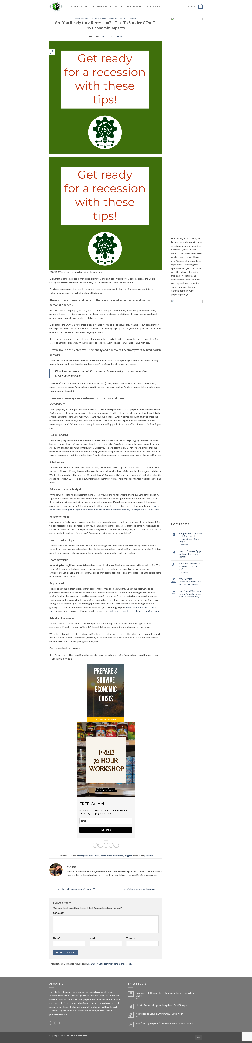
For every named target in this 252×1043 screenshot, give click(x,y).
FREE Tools (125, 6)
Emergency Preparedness (87, 18)
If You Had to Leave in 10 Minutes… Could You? (189, 566)
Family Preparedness (110, 18)
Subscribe (106, 829)
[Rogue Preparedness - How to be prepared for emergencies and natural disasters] (56, 6)
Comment (58, 913)
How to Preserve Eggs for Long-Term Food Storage (189, 554)
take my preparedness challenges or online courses (135, 611)
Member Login (140, 6)
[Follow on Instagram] (52, 1023)
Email (93, 938)
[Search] (68, 6)
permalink (148, 856)
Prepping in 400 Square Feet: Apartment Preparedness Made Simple (190, 537)
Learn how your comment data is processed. (110, 963)
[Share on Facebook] (95, 845)
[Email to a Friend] (106, 845)
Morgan (118, 36)
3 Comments (188, 545)
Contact (155, 6)
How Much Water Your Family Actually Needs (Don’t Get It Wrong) (190, 594)
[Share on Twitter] (100, 845)
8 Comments (186, 572)
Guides (114, 6)
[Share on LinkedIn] (116, 845)
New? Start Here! (80, 6)
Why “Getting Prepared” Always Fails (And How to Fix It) (190, 581)
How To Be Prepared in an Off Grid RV (75, 889)
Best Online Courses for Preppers (139, 889)
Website (130, 938)
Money (123, 18)
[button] (194, 6)
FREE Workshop (99, 6)
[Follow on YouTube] (57, 1023)
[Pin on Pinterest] (111, 845)
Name (56, 938)
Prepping (132, 18)
